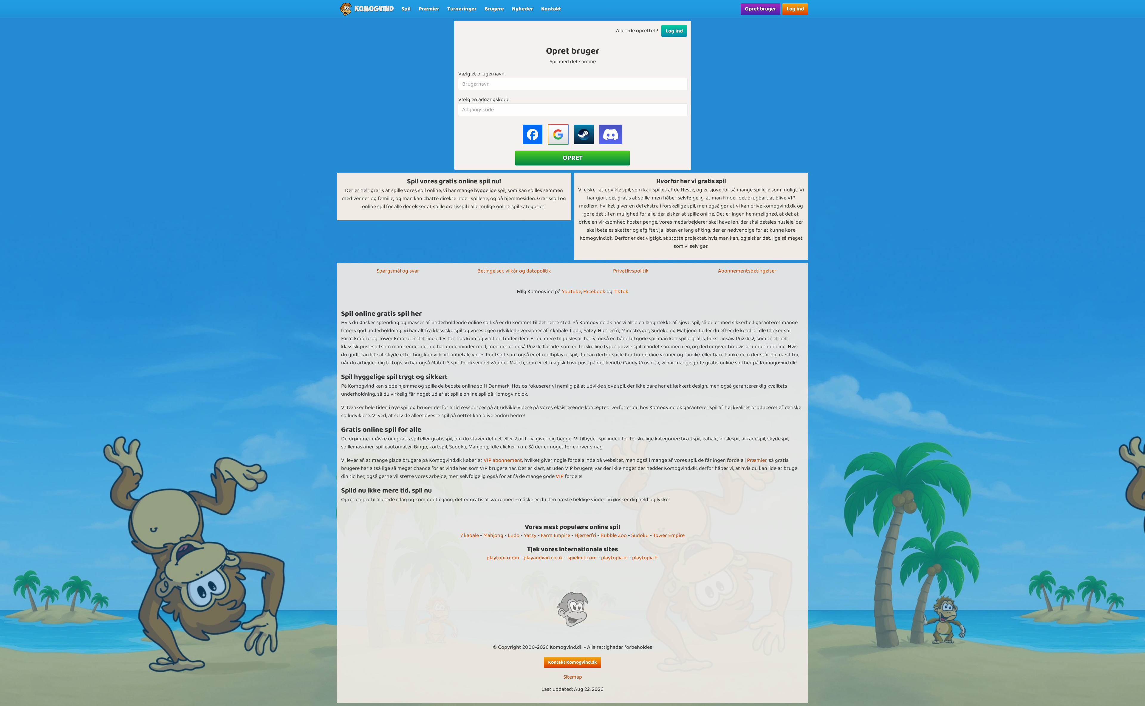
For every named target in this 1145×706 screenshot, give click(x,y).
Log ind (795, 9)
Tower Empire (669, 535)
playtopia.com (503, 558)
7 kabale (469, 535)
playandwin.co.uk (543, 558)
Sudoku (640, 535)
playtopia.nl (614, 558)
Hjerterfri (585, 535)
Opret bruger (760, 9)
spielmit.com (582, 558)
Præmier (757, 460)
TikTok (621, 291)
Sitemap (572, 677)
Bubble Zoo (614, 535)
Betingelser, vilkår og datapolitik (514, 271)
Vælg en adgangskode (483, 100)
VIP (560, 476)
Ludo (513, 535)
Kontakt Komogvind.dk (572, 662)
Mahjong (493, 535)
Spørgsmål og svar (398, 271)
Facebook (594, 291)
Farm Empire (555, 535)
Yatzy (530, 535)
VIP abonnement (503, 460)
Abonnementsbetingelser (747, 271)
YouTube (571, 291)
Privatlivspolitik (631, 271)
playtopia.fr (645, 558)
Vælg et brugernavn (481, 74)
